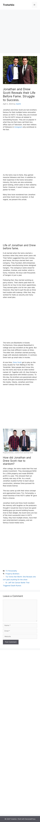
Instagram (18, 127)
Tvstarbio (8, 4)
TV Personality (11, 571)
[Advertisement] (20, 30)
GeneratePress (30, 819)
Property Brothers (12, 574)
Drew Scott (17, 362)
